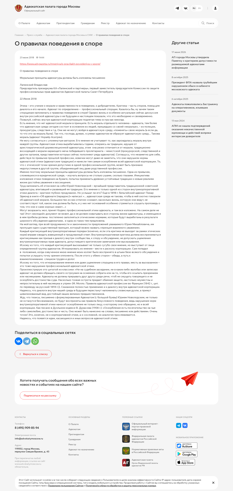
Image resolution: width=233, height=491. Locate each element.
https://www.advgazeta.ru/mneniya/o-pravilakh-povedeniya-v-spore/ (60, 63)
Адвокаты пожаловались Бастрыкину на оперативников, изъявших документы (195, 107)
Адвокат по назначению (131, 23)
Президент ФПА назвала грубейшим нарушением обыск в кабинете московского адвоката (194, 86)
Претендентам (65, 23)
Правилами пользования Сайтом (66, 485)
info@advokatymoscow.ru (29, 438)
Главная (19, 35)
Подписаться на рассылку (40, 395)
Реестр (105, 23)
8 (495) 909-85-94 (27, 428)
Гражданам (88, 23)
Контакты (158, 23)
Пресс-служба (34, 35)
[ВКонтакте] (18, 341)
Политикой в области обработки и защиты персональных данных (121, 485)
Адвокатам (43, 23)
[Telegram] (27, 341)
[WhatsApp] (35, 341)
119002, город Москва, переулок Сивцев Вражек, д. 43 (32, 450)
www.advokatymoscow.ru (28, 463)
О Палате (24, 23)
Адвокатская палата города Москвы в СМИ (69, 35)
